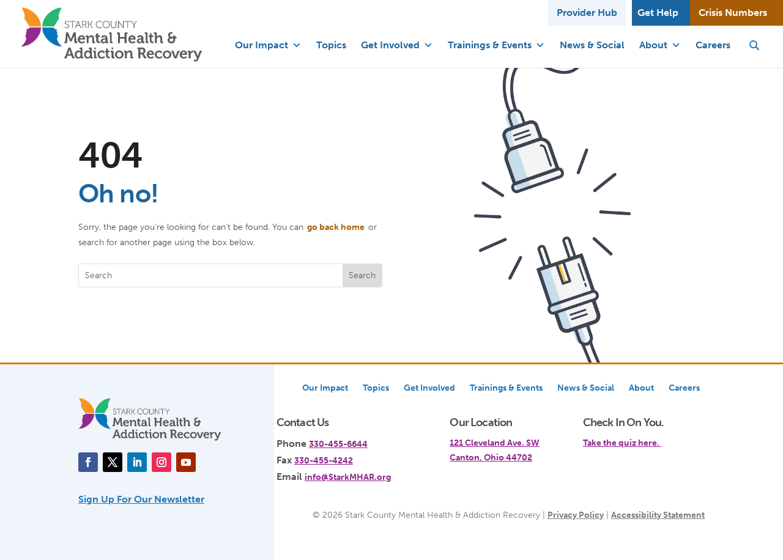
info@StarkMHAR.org (348, 476)
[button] (754, 45)
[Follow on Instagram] (161, 462)
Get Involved (390, 45)
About (653, 45)
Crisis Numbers (733, 12)
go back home (336, 226)
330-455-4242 (323, 460)
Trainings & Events (490, 45)
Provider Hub (587, 12)
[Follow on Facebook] (88, 462)
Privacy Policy (575, 514)
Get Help (657, 12)
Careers (713, 45)
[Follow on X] (112, 462)
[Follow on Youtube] (186, 462)
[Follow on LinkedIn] (137, 462)
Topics (331, 45)
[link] (644, 436)
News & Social (592, 45)
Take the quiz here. (622, 442)
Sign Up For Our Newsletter (141, 499)
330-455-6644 (338, 443)
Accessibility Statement (658, 514)
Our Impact (261, 45)
